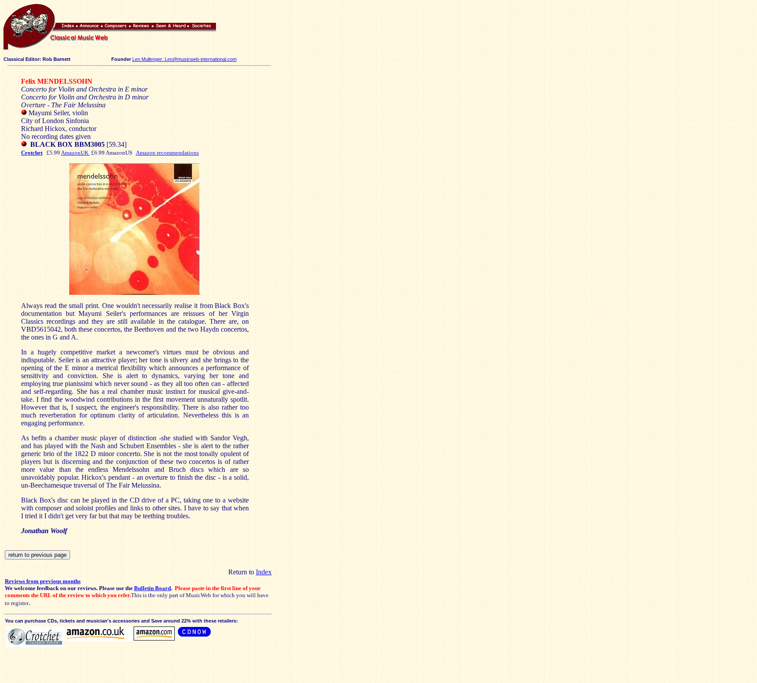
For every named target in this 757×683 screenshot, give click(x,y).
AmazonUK (75, 152)
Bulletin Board (152, 588)
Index (264, 572)
